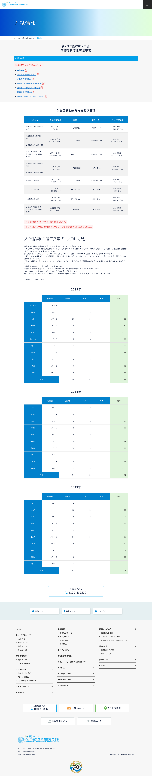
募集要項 (20, 70)
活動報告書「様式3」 (25, 79)
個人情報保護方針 (127, 755)
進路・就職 (103, 646)
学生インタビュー (64, 650)
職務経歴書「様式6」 (25, 92)
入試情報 (21, 639)
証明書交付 (103, 659)
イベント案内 (21, 669)
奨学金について (24, 659)
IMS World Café (25, 673)
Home (18, 629)
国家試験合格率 (107, 650)
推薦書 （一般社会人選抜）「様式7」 (30, 96)
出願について (23, 642)
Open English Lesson (27, 680)
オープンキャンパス (23, 686)
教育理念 (63, 644)
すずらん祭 (20, 692)
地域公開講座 (23, 676)
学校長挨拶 (64, 636)
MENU (147, 5)
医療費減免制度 (24, 663)
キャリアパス (106, 653)
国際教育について (65, 673)
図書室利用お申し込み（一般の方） (114, 640)
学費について (23, 646)
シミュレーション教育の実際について (72, 662)
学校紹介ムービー (67, 633)
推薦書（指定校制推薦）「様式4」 (29, 83)
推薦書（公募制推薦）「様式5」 (28, 87)
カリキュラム (62, 667)
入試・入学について (23, 635)
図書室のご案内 (105, 629)
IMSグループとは (64, 679)
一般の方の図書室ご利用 (111, 636)
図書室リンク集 (107, 633)
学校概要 (61, 629)
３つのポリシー (23, 650)
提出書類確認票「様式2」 (26, 74)
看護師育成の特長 (65, 656)
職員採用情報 (63, 685)
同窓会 (102, 665)
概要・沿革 (64, 640)
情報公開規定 (114, 755)
